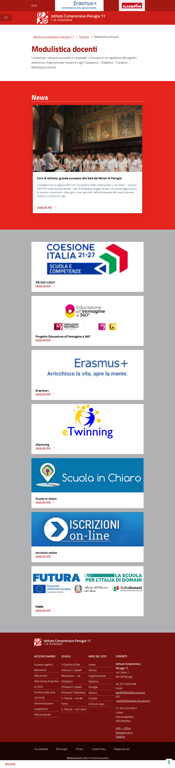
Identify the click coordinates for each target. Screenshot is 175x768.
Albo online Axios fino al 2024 (46, 684)
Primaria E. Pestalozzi (73, 692)
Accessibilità (41, 749)
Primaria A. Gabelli (71, 687)
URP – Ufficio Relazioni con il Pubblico (124, 732)
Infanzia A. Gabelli (71, 670)
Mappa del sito (122, 749)
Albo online (40, 676)
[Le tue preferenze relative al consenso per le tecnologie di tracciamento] (169, 762)
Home (92, 664)
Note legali (61, 749)
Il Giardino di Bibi (70, 664)
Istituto (93, 670)
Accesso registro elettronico (43, 667)
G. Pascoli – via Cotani (73, 709)
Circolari (93, 698)
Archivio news (96, 704)
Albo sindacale (42, 714)
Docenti (10, 764)
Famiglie (93, 687)
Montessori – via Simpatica (70, 678)
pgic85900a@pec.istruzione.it (133, 701)
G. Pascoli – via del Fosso (72, 701)
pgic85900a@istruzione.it (130, 692)
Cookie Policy (99, 749)
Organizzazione (97, 676)
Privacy (79, 749)
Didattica (94, 681)
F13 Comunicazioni (98, 758)
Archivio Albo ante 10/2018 (44, 695)
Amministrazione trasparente (43, 706)
